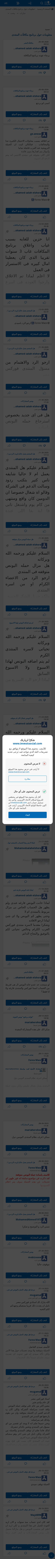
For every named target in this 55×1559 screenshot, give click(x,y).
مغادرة (27, 778)
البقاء (27, 815)
